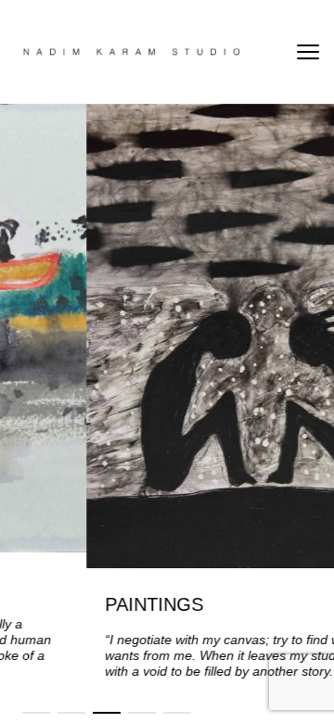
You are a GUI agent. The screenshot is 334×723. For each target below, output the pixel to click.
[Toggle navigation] (308, 52)
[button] (36, 713)
